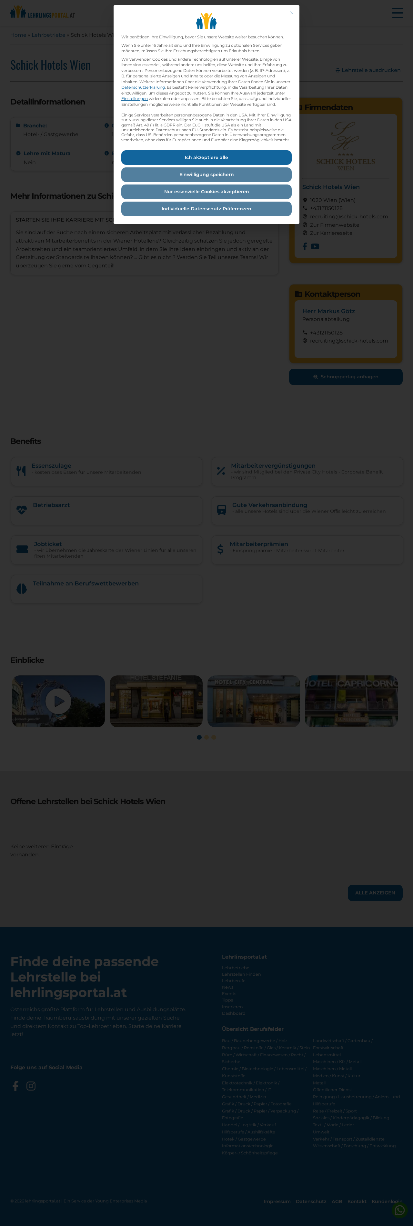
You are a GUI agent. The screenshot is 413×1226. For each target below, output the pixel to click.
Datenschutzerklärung (143, 87)
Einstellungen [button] (134, 98)
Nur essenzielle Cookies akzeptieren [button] (206, 191)
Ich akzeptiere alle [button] (206, 157)
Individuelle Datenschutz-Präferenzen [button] (206, 209)
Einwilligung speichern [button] (206, 174)
